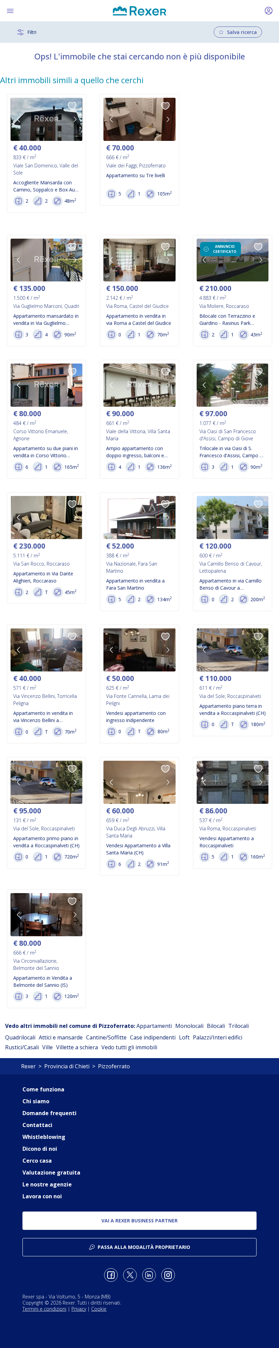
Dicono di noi (39, 1148)
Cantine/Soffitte (106, 1037)
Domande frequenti (49, 1113)
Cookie (98, 1309)
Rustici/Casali (22, 1047)
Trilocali (238, 1026)
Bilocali (216, 1026)
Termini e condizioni (44, 1309)
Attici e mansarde (61, 1037)
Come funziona (43, 1089)
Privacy (78, 1309)
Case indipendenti (153, 1037)
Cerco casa (37, 1160)
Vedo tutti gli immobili (129, 1047)
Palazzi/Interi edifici (217, 1037)
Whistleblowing (43, 1137)
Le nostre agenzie (47, 1184)
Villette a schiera (77, 1047)
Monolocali (189, 1026)
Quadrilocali (20, 1037)
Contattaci (37, 1125)
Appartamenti (154, 1026)
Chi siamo (35, 1101)
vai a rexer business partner (139, 1220)
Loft (184, 1037)
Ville (47, 1047)
